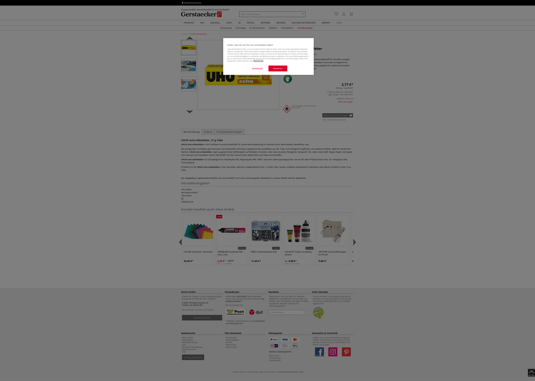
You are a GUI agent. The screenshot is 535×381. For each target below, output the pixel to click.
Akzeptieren (278, 68)
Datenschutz (258, 61)
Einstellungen (257, 68)
